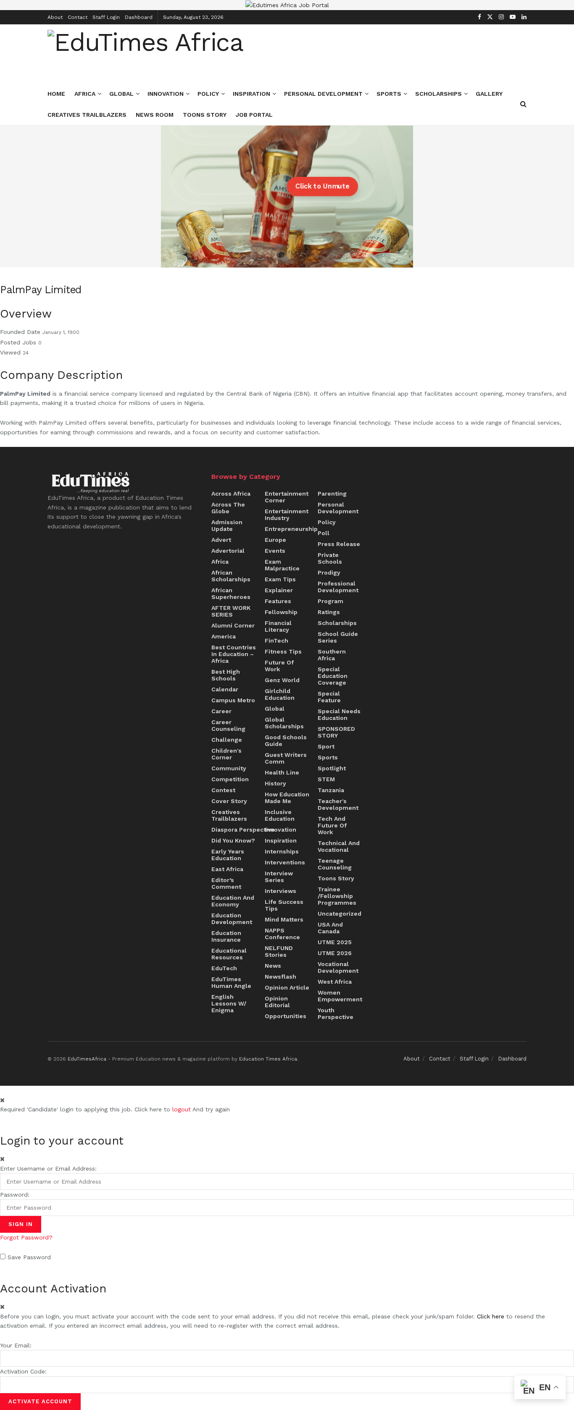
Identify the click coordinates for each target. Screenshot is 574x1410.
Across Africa (230, 493)
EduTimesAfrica (87, 1059)
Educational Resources (229, 954)
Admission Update (226, 525)
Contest (223, 790)
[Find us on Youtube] (513, 17)
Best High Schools (225, 675)
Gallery (489, 93)
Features (278, 601)
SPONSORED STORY (336, 732)
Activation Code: (23, 1371)
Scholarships (438, 93)
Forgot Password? (26, 1237)
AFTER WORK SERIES (230, 611)
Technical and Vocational (339, 846)
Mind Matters (284, 919)
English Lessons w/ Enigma (228, 1003)
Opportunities (285, 1016)
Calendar (224, 689)
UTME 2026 (335, 953)
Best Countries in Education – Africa (233, 654)
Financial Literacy (278, 626)
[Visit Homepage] (145, 53)
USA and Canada (330, 928)
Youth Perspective (335, 1013)
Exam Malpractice (282, 565)
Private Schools (330, 558)
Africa (84, 93)
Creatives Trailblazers (86, 114)
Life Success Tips (284, 905)
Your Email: (16, 1345)
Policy (208, 93)
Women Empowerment (340, 996)
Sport (326, 746)
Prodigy (329, 572)
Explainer (279, 590)
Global (121, 93)
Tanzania (331, 790)
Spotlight (332, 768)
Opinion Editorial (277, 1001)
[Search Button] (523, 104)
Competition (230, 779)
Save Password (29, 1257)
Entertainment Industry (286, 514)
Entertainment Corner (286, 497)
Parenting (332, 493)
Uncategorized (339, 913)
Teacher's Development (338, 804)
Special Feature (329, 697)
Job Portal (254, 114)
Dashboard (139, 17)
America (223, 636)
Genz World (282, 680)
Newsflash (280, 976)
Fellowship (281, 612)
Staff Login (106, 17)
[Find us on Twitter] (490, 17)
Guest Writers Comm (286, 758)
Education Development (231, 918)
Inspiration (251, 93)
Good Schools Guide (286, 740)
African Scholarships (230, 576)
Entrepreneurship (291, 528)
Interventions (285, 862)
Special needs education (339, 714)
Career (221, 711)
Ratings (329, 612)
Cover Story (229, 801)
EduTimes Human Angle (231, 982)
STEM (326, 779)
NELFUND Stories (279, 951)
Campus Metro (233, 700)
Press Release (339, 544)
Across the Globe (228, 508)
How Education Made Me (287, 797)
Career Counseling (228, 725)
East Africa (227, 869)
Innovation (165, 93)
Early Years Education (227, 854)
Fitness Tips (283, 651)
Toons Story (204, 114)
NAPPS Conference (282, 933)
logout (181, 1109)
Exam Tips (280, 579)
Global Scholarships (284, 723)
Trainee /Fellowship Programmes (337, 896)
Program (330, 601)
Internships (282, 851)
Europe (275, 539)
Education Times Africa (268, 1059)
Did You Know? (233, 840)
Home (56, 93)
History (275, 783)
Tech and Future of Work (332, 825)
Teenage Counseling (335, 864)
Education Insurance (226, 936)
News (273, 965)
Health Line (282, 772)
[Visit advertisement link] (287, 5)
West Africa (335, 981)
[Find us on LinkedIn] (524, 17)
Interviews (280, 890)
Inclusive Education (280, 815)
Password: (14, 1194)
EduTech (224, 968)
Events (275, 550)
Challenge (226, 739)
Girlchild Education (280, 694)
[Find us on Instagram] (501, 17)
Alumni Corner (233, 625)
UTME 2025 (335, 942)
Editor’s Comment (226, 883)
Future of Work (279, 665)
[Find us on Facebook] (479, 17)
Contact (77, 17)
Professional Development (338, 586)
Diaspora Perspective (243, 829)
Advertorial (228, 550)
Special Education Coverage (333, 676)
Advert (221, 539)
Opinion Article (287, 987)
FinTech (276, 640)
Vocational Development (338, 967)
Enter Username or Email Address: (48, 1168)
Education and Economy (232, 901)
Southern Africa (332, 655)
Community (228, 768)
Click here (490, 1316)
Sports (389, 93)
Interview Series (279, 876)
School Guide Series (338, 637)
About (55, 17)
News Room (155, 114)
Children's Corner (226, 754)
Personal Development (323, 93)
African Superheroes (230, 593)
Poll (323, 533)
